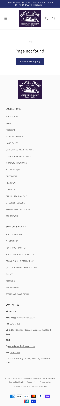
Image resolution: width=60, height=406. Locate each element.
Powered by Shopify (16, 382)
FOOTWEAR (11, 189)
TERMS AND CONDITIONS (17, 294)
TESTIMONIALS (12, 287)
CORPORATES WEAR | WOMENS (20, 149)
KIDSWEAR (11, 130)
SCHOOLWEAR (12, 216)
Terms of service (22, 386)
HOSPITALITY (12, 143)
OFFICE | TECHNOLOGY (16, 196)
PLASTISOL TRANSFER (16, 247)
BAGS (8, 123)
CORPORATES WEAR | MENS (18, 156)
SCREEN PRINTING (14, 234)
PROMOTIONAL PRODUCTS (18, 209)
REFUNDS (10, 281)
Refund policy (32, 382)
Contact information (39, 386)
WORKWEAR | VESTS (15, 169)
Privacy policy (45, 382)
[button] (6, 18)
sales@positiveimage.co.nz (21, 317)
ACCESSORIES (12, 116)
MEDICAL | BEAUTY (14, 136)
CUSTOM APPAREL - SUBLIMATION (21, 267)
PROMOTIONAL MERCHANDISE (20, 261)
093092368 (15, 352)
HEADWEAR (11, 183)
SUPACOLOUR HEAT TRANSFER (20, 254)
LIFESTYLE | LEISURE (15, 202)
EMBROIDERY (12, 241)
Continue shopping (30, 61)
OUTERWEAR (11, 176)
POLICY (9, 274)
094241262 (15, 323)
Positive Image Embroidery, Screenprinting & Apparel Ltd (33, 378)
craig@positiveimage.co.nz (21, 346)
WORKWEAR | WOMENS (16, 163)
